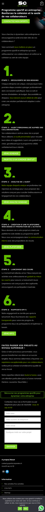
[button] (3, 3)
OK (20, 508)
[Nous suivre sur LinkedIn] (7, 471)
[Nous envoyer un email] (3, 471)
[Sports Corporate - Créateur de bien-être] (23, 3)
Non (25, 508)
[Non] (42, 504)
